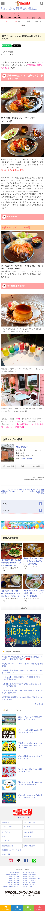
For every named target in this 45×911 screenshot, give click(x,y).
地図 (22, 466)
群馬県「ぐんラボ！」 (15, 880)
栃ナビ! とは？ (23, 818)
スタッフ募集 (6, 854)
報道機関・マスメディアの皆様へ (12, 850)
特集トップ (22, 490)
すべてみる (22, 608)
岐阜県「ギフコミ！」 (15, 878)
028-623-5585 (26, 458)
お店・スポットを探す (6, 909)
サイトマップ (6, 840)
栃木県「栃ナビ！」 (16, 872)
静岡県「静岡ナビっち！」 (14, 874)
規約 (3, 836)
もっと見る (39, 704)
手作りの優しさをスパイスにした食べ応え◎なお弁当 (35, 491)
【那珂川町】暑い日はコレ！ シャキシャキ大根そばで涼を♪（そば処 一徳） (11, 593)
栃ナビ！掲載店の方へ (30, 846)
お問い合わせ (27, 836)
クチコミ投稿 (36, 466)
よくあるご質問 (28, 832)
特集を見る (39, 909)
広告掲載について (7, 846)
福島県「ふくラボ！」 (15, 876)
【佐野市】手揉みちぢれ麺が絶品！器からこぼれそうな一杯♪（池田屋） (33, 593)
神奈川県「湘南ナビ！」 (14, 882)
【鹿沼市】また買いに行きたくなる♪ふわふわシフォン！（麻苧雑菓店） (33, 561)
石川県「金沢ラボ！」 (15, 884)
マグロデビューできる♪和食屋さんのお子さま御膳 (9, 491)
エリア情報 (28, 909)
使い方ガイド (6, 832)
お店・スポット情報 (8, 466)
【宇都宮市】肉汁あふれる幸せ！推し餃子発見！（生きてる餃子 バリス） (11, 562)
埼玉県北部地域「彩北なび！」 (12, 886)
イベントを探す (17, 909)
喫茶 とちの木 (22, 447)
